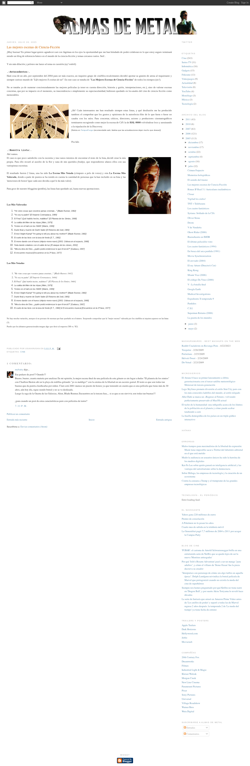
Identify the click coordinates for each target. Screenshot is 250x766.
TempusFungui (87, 130)
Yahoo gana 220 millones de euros (199, 514)
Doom (191, 222)
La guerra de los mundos (200, 317)
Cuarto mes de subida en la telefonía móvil (203, 527)
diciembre (193, 142)
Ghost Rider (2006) (197, 232)
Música (185, 99)
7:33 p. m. (21, 406)
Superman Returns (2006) (200, 313)
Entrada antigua (164, 419)
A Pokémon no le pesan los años (198, 523)
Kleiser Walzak (189, 673)
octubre (192, 151)
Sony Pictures (188, 694)
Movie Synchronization (199, 256)
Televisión (187, 87)
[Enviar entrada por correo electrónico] (58, 349)
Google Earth (194, 289)
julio (191, 166)
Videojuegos (188, 78)
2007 (188, 128)
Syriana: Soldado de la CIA (201, 213)
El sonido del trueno (198, 179)
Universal (186, 699)
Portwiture (187, 354)
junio (191, 323)
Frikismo (186, 74)
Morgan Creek (189, 678)
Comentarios (192, 733)
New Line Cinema (190, 682)
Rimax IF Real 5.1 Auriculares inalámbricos (209, 189)
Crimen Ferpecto (196, 170)
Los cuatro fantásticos (198, 208)
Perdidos (192, 303)
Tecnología (187, 103)
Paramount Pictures (191, 686)
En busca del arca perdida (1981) (204, 251)
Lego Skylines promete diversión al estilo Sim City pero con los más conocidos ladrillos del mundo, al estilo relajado (211, 390)
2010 (188, 124)
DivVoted (186, 362)
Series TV (186, 62)
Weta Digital (188, 711)
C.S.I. (190, 308)
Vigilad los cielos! (197, 198)
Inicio (92, 419)
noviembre (193, 147)
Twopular (186, 350)
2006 (188, 133)
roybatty (19, 369)
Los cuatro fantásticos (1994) (202, 246)
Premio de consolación (193, 518)
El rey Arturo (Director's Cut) (202, 265)
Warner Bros (188, 707)
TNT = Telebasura (196, 203)
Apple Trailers (189, 625)
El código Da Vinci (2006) (201, 279)
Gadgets (186, 70)
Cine (22, 352)
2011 (188, 119)
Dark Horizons (189, 629)
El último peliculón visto (200, 241)
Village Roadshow (191, 703)
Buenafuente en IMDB (199, 237)
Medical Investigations (199, 294)
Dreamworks (188, 661)
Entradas (190, 727)
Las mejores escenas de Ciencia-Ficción (33, 47)
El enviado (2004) (197, 260)
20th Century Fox (190, 657)
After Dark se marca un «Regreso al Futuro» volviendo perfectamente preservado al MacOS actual (209, 398)
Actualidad (187, 83)
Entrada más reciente (17, 419)
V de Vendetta (195, 227)
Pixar (184, 690)
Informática (187, 66)
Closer (191, 194)
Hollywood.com (190, 633)
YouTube (186, 91)
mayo (191, 328)
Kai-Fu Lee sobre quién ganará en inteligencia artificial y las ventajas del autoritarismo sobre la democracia (211, 466)
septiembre (194, 156)
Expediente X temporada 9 (201, 298)
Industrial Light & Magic (194, 669)
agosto (191, 161)
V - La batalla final (197, 284)
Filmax (185, 665)
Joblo (184, 637)
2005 (188, 138)
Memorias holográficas (199, 175)
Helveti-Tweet (188, 358)
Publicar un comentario (18, 414)
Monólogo (187, 95)
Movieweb (187, 641)
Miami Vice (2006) (197, 275)
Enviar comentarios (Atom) (33, 426)
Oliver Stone (194, 217)
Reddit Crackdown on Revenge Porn (200, 345)
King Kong (193, 270)
